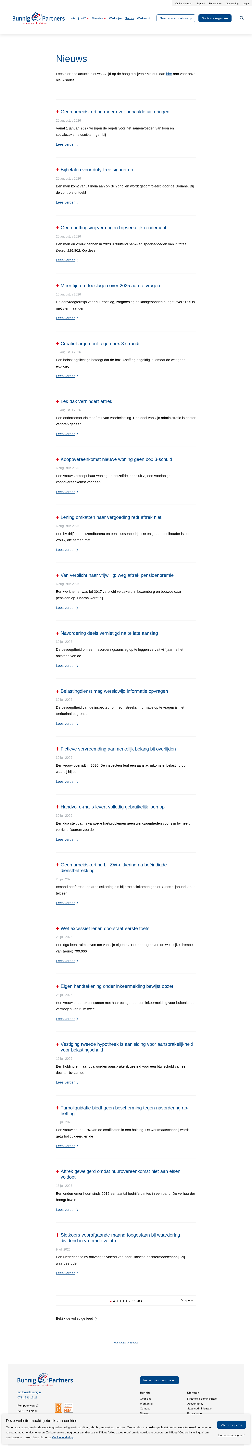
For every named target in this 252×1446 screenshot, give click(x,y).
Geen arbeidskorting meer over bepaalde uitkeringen (115, 111)
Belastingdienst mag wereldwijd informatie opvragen (114, 691)
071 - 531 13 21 (27, 1397)
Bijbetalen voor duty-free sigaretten (97, 169)
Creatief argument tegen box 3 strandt (100, 343)
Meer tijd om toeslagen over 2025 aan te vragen (110, 285)
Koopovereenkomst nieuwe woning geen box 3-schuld (116, 459)
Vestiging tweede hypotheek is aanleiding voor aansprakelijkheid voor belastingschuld (127, 1046)
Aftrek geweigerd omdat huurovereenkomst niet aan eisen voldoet (120, 1174)
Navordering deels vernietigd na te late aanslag (109, 633)
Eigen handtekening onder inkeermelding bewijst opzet (117, 986)
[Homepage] (39, 23)
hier (169, 74)
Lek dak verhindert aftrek (86, 401)
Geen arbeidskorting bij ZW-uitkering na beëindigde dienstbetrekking (114, 867)
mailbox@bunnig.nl (29, 1392)
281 (139, 1300)
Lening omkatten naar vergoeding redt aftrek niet (111, 517)
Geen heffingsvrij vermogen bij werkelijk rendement (113, 227)
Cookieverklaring (62, 1437)
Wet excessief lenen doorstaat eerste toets (105, 928)
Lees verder (65, 144)
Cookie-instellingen (230, 1435)
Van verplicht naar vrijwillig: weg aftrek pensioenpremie (117, 575)
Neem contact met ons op (159, 1380)
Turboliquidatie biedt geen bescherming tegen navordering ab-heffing (125, 1110)
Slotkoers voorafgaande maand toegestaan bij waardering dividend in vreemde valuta (120, 1237)
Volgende (187, 1300)
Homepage (120, 1342)
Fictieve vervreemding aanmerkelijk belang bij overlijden (118, 748)
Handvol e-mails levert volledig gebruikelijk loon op (113, 806)
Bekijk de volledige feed (74, 1318)
